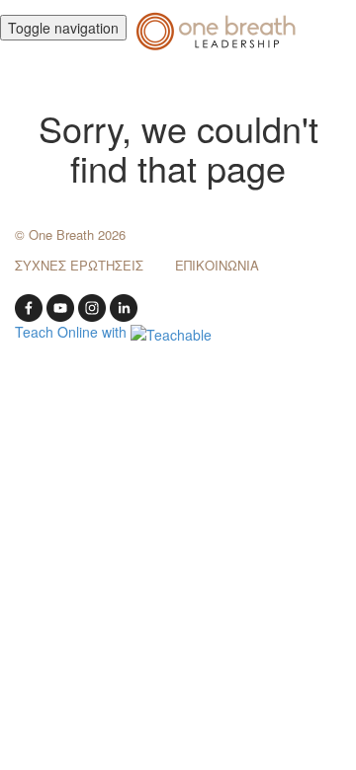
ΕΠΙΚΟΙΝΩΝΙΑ (217, 265)
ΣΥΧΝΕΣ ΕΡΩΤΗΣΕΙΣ (79, 265)
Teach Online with (73, 332)
